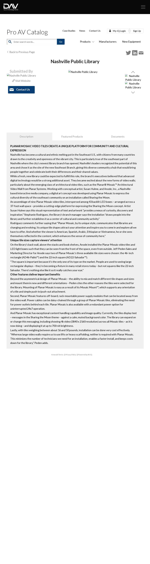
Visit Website (23, 80)
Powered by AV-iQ (85, 355)
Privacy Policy (70, 355)
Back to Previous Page (22, 52)
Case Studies (69, 30)
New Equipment (131, 41)
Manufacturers (107, 41)
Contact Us (94, 30)
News (82, 30)
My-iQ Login (119, 30)
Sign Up (137, 30)
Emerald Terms (57, 355)
